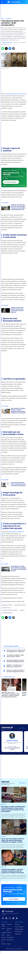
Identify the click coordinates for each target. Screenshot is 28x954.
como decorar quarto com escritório (15, 93)
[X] (9, 918)
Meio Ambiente (8, 18)
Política (3, 928)
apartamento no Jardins (7, 605)
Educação (4, 937)
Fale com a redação (19, 926)
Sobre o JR (17, 924)
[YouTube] (16, 918)
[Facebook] (6, 918)
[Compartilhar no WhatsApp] (2, 48)
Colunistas (4, 943)
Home (2, 18)
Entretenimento (10, 937)
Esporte (8, 935)
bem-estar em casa (6, 607)
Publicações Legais (19, 929)
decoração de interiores (7, 612)
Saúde (3, 935)
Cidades (8, 943)
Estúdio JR (4, 932)
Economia (9, 932)
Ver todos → (23, 728)
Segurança (9, 924)
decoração (22, 610)
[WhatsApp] (13, 918)
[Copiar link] (13, 48)
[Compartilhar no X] (6, 48)
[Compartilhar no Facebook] (9, 48)
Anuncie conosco (18, 931)
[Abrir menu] (2, 2)
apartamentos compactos (19, 605)
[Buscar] (25, 2)
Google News (18, 934)
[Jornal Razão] (14, 2)
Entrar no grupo (14, 899)
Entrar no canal (12, 182)
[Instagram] (3, 918)
